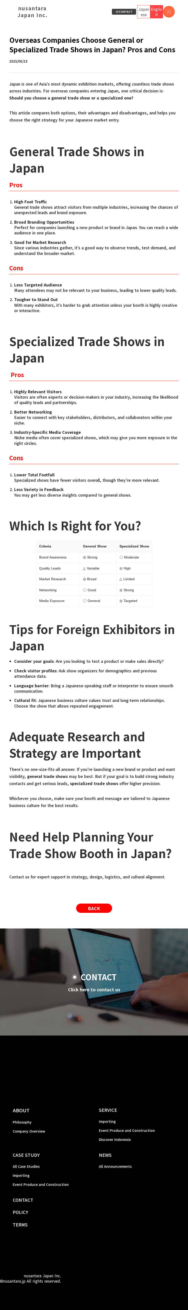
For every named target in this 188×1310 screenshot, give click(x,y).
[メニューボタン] (169, 12)
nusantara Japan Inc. (32, 12)
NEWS (105, 1155)
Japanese (143, 11)
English (156, 11)
